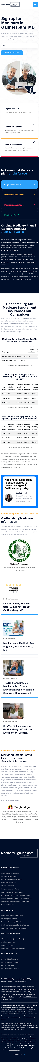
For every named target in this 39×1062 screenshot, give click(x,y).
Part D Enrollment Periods (10, 962)
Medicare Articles (7, 905)
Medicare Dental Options (10, 873)
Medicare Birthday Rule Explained (13, 948)
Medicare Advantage (13, 144)
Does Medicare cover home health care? (15, 901)
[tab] (19, 185)
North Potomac (21, 994)
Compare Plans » (19, 570)
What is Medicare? (7, 886)
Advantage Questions (9, 918)
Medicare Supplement (14, 127)
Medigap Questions (8, 942)
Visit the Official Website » (10, 800)
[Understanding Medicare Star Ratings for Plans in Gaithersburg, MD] (13, 589)
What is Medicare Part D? (10, 968)
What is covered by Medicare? (11, 879)
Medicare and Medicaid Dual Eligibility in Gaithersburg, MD (19, 646)
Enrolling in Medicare (8, 876)
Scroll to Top (18, 1054)
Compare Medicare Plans (10, 889)
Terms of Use (12, 981)
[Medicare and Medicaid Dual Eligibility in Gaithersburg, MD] (13, 629)
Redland (11, 997)
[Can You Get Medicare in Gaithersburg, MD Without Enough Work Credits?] (13, 711)
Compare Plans (12, 52)
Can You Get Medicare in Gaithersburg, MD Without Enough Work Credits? (18, 729)
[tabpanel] (19, 252)
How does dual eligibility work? (12, 892)
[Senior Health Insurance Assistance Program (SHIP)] (19, 807)
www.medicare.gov (14, 1050)
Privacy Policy (22, 981)
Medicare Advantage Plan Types (12, 922)
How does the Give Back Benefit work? (14, 928)
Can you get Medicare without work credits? (16, 898)
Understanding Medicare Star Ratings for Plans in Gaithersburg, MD (17, 607)
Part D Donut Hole (7, 965)
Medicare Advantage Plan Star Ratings (15, 925)
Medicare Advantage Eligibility (12, 915)
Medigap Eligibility (7, 945)
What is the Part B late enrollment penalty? (16, 895)
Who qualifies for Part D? (10, 959)
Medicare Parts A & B (8, 882)
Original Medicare (12, 109)
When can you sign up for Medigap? (13, 939)
